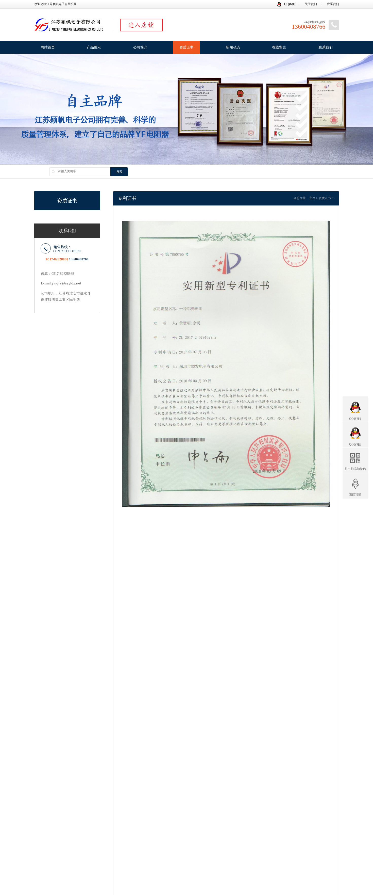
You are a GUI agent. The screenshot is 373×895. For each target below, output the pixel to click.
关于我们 (311, 4)
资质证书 (186, 47)
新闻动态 (233, 47)
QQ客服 (289, 4)
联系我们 (333, 4)
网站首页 (48, 47)
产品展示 (94, 47)
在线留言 (279, 47)
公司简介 (140, 47)
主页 (312, 198)
